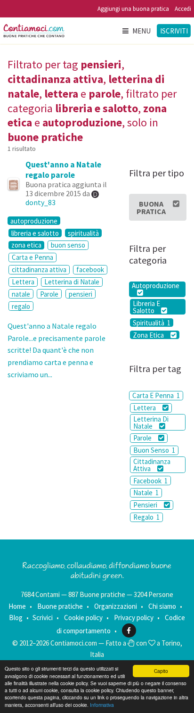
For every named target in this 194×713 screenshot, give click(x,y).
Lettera (23, 281)
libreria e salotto (35, 233)
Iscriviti (174, 30)
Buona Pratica (151, 207)
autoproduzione (33, 220)
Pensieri (146, 504)
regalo (21, 306)
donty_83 (40, 202)
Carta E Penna (156, 395)
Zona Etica (149, 335)
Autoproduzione (155, 286)
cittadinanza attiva (39, 269)
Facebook (150, 480)
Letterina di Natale (71, 281)
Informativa (102, 704)
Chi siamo (162, 606)
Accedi (183, 9)
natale (21, 294)
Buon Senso (154, 450)
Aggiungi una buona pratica (133, 9)
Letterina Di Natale (151, 423)
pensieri (80, 294)
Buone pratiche (60, 606)
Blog (16, 617)
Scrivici (42, 617)
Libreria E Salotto (146, 307)
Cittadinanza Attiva (151, 465)
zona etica (26, 245)
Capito (161, 670)
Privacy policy (134, 617)
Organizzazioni (115, 606)
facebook (90, 269)
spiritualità (83, 233)
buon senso (68, 244)
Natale (146, 492)
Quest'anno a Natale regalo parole (63, 169)
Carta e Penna (32, 257)
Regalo (146, 517)
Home (17, 606)
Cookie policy (83, 617)
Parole (49, 294)
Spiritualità (151, 322)
